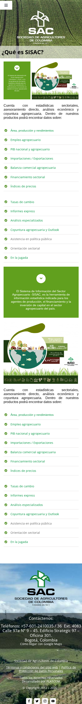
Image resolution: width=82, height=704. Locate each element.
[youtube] (53, 701)
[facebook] (29, 701)
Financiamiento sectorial (28, 177)
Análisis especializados (27, 220)
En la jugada (19, 258)
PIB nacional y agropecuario (30, 149)
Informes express (23, 211)
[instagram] (45, 701)
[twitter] (37, 701)
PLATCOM (53, 681)
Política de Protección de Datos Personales (47, 669)
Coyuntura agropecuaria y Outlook (35, 230)
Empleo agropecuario (26, 140)
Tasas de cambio (22, 202)
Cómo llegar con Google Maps (41, 644)
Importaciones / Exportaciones (32, 158)
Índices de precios (23, 186)
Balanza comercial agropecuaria (33, 168)
